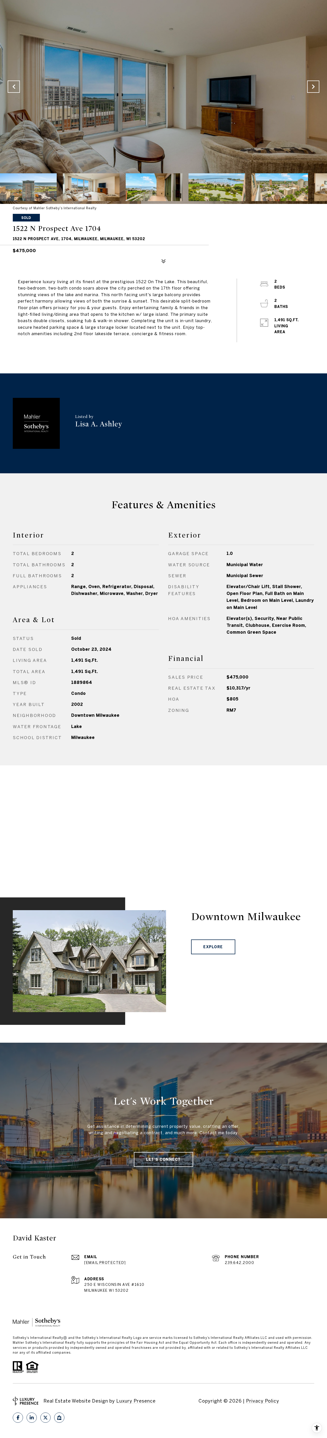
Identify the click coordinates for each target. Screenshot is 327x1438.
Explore (213, 947)
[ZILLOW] (59, 1418)
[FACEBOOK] (18, 1418)
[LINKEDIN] (32, 1418)
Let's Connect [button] (163, 1159)
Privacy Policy (262, 1401)
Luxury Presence (136, 1401)
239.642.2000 (239, 1263)
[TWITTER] (45, 1418)
